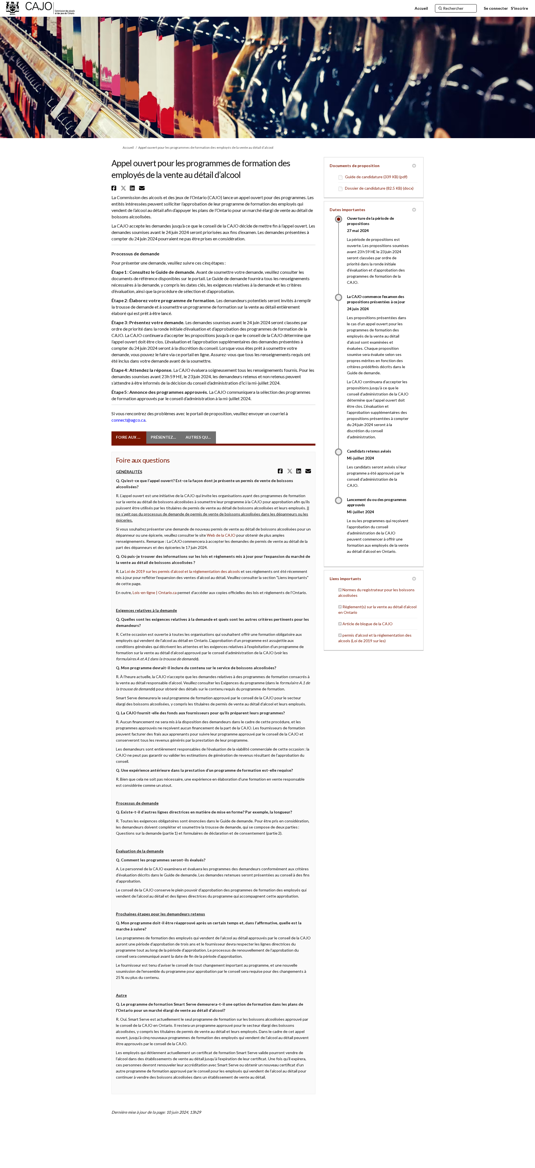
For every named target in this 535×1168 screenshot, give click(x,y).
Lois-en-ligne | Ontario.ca (155, 592)
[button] (114, 188)
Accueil (128, 147)
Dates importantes (347, 209)
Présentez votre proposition (166, 437)
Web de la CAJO (221, 535)
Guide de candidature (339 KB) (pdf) (376, 176)
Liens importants (345, 578)
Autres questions (201, 437)
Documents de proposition (355, 165)
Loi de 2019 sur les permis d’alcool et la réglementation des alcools (182, 571)
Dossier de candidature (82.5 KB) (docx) (379, 188)
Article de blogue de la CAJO (367, 623)
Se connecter (496, 8)
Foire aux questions (131, 437)
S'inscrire (519, 8)
